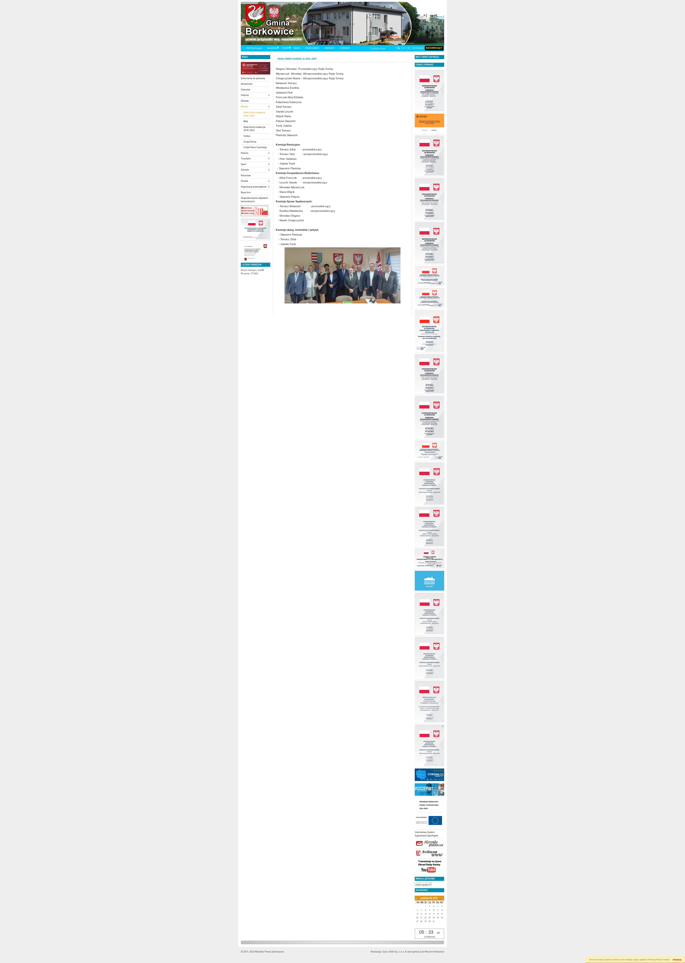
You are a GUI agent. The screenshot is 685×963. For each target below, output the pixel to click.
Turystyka (246, 158)
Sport (243, 164)
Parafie (244, 181)
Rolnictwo (246, 175)
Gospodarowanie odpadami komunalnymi (254, 200)
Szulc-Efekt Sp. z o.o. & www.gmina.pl (402, 951)
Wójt (245, 121)
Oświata (245, 100)
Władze (244, 106)
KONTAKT (330, 48)
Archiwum (418, 48)
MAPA (297, 48)
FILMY (285, 48)
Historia (245, 95)
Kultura (244, 153)
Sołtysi (246, 136)
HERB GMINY (312, 48)
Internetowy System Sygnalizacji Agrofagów (426, 834)
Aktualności (247, 84)
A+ (409, 48)
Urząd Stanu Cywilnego (255, 147)
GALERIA (271, 48)
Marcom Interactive (434, 951)
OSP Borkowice (254, 48)
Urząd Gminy (249, 141)
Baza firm (246, 192)
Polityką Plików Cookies (658, 960)
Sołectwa (245, 89)
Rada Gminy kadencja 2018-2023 (254, 129)
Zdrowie (245, 169)
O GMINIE (345, 48)
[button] (277, 48)
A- (404, 48)
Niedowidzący (434, 48)
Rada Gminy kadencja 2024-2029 (254, 114)
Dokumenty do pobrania (253, 78)
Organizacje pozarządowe (254, 186)
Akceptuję (677, 960)
